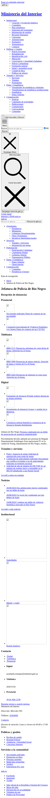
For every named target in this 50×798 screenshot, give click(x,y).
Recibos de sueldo (14, 737)
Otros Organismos (19, 236)
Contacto (15, 47)
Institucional (11, 20)
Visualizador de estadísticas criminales (28, 87)
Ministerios (16, 231)
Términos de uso (13, 792)
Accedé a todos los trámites (12, 475)
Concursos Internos (14, 744)
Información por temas (21, 245)
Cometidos (16, 25)
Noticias (15, 99)
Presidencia (16, 228)
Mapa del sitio (12, 787)
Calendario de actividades (22, 102)
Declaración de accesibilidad (18, 790)
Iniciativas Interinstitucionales (24, 238)
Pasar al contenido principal (12, 2)
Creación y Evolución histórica (25, 23)
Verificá (9, 764)
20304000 (13, 715)
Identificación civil (19, 56)
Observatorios (17, 264)
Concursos (16, 37)
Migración (16, 59)
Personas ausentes (13, 759)
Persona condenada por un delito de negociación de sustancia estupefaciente (24, 433)
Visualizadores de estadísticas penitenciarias (30, 90)
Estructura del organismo (22, 30)
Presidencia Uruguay (20, 272)
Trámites (15, 80)
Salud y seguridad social (22, 68)
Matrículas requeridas (15, 762)
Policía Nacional (19, 51)
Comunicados (17, 106)
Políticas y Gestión (14, 49)
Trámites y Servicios (14, 75)
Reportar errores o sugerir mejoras (15, 704)
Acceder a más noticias (10, 509)
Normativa (16, 42)
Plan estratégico (18, 27)
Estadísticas (16, 92)
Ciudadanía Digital (20, 252)
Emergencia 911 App (15, 767)
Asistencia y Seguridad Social (18, 742)
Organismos (11, 226)
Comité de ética (18, 71)
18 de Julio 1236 (13, 699)
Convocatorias (18, 109)
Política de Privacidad (15, 794)
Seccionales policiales (15, 755)
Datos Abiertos (18, 94)
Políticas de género (20, 73)
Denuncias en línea (14, 757)
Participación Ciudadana (22, 250)
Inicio (8, 281)
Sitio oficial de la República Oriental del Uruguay (27, 785)
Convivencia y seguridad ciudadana (27, 61)
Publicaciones (17, 104)
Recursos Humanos (20, 35)
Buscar (14, 117)
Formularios (17, 83)
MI (47, 128)
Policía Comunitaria (20, 63)
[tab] (9, 656)
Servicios (15, 78)
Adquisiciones (18, 39)
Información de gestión (21, 32)
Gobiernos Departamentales (23, 233)
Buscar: (4, 128)
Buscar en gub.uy (34, 222)
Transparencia (17, 44)
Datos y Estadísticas (14, 85)
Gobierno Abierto (19, 255)
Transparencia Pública (21, 257)
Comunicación (12, 97)
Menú (4, 125)
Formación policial (19, 66)
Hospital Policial (13, 740)
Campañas (16, 111)
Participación (11, 248)
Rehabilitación (18, 54)
